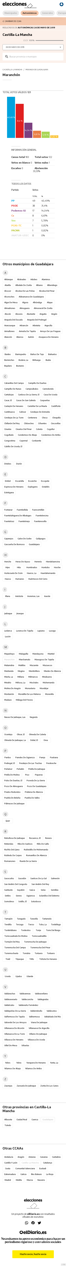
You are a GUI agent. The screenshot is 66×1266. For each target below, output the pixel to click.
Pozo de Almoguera (13, 786)
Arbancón (24, 325)
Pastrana (54, 757)
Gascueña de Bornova (14, 544)
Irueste (47, 596)
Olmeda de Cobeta (37, 734)
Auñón (31, 337)
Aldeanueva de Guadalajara (31, 297)
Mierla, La (8, 677)
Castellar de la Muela (37, 406)
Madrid (8, 1180)
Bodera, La (23, 360)
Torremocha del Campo (15, 947)
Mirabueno (47, 677)
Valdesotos (52, 1011)
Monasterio (30, 688)
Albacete (8, 1119)
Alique (50, 302)
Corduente (36, 440)
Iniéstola (19, 596)
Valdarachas (9, 993)
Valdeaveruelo (10, 999)
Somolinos (9, 901)
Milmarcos (33, 677)
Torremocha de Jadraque (35, 942)
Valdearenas (25, 993)
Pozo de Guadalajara (36, 786)
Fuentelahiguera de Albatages (17, 515)
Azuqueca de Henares (49, 337)
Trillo (31, 959)
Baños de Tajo (37, 354)
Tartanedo (47, 919)
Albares (39, 285)
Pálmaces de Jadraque (14, 803)
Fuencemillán (38, 510)
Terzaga (19, 924)
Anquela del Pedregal (36, 320)
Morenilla (49, 694)
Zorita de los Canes (49, 1086)
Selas (43, 890)
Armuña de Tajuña (27, 331)
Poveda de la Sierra (36, 780)
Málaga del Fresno (24, 700)
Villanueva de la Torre (14, 1034)
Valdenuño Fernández (28, 1005)
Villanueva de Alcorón (14, 1028)
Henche (7, 561)
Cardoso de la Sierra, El (28, 394)
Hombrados (31, 567)
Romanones (9, 861)
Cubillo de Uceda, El (13, 446)
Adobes (33, 279)
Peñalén (20, 769)
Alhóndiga (37, 302)
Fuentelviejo (24, 521)
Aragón (21, 1157)
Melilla (19, 1180)
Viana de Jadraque (39, 1022)
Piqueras (39, 775)
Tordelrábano (10, 930)
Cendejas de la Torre (14, 417)
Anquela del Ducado (13, 320)
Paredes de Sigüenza (25, 757)
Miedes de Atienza (52, 671)
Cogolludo (9, 435)
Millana (20, 677)
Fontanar (8, 510)
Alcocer (7, 291)
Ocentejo (8, 734)
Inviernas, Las (33, 596)
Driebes (7, 464)
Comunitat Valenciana (25, 1168)
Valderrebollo (36, 1011)
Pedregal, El (9, 763)
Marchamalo (24, 659)
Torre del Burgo (53, 930)
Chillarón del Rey (12, 423)
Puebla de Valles (32, 798)
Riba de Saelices (25, 844)
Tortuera (38, 953)
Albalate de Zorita (23, 285)
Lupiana (41, 631)
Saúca (32, 890)
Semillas (54, 890)
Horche (57, 567)
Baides (8, 354)
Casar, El (8, 400)
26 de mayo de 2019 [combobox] (15, 47)
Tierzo (31, 924)
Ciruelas (7, 429)
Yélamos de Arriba (33, 1068)
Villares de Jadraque (38, 1034)
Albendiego (52, 285)
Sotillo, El (22, 901)
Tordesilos (26, 930)
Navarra (41, 1180)
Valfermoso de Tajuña (14, 1016)
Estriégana (9, 492)
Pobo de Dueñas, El (13, 780)
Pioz (27, 775)
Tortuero (51, 953)
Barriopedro (20, 354)
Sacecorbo (9, 878)
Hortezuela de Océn (13, 573)
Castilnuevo (9, 412)
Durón (19, 464)
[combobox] (35, 56)
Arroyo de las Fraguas (50, 331)
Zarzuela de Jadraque (26, 1086)
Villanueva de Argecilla (39, 1028)
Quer (8, 821)
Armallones (9, 331)
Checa (44, 417)
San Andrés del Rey (40, 884)
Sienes (19, 896)
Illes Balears (36, 1174)
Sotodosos (36, 901)
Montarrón (9, 694)
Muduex (8, 700)
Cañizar (22, 412)
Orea (46, 740)
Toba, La (43, 924)
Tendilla (8, 924)
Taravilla (34, 919)
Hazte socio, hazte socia (33, 1254)
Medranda (8, 671)
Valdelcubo (9, 1005)
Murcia (30, 1180)
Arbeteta (36, 325)
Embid (8, 481)
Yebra (18, 1063)
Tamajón (8, 919)
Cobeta (39, 429)
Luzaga (52, 631)
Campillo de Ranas (12, 389)
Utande (30, 976)
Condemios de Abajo (27, 435)
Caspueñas (45, 400)
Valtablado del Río (52, 1016)
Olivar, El (21, 734)
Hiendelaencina (53, 561)
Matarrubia (9, 665)
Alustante (31, 314)
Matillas (21, 665)
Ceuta (7, 1168)
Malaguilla (23, 654)
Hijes (7, 567)
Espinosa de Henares (14, 487)
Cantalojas (9, 394)
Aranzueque (9, 325)
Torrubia (26, 953)
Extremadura (10, 1174)
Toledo (7, 1125)
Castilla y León (10, 1163)
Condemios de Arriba (50, 435)
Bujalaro (8, 366)
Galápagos (40, 538)
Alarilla (8, 285)
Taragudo (21, 919)
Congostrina (9, 440)
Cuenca (35, 1119)
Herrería (38, 561)
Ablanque (8, 279)
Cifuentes (42, 423)
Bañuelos (52, 354)
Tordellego (56, 924)
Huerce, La (31, 573)
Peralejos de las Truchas (30, 763)
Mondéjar (44, 688)
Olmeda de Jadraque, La (15, 740)
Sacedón (22, 878)
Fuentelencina (42, 515)
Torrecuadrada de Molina (15, 936)
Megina (21, 671)
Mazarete (34, 665)
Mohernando (48, 682)
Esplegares (33, 487)
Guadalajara (34, 544)
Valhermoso (34, 1016)
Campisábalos (32, 389)
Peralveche (51, 763)
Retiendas (8, 844)
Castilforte (56, 406)
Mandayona (38, 654)
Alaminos (46, 279)
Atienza (19, 337)
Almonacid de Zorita (43, 308)
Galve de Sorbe (25, 538)
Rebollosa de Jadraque (14, 838)
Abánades (21, 279)
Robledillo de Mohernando (36, 849)
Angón (54, 314)
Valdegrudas (43, 999)
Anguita (43, 314)
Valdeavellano (41, 993)
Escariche (32, 481)
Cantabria (56, 1157)
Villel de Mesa (10, 1045)
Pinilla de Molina (12, 775)
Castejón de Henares (13, 406)
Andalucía (8, 1157)
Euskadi (42, 1168)
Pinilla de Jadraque (36, 769)
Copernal (24, 440)
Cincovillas (56, 423)
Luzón (8, 636)
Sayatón (21, 890)
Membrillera (34, 671)
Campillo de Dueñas (37, 383)
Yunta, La (54, 1063)
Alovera (18, 314)
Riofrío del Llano (12, 849)
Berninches (9, 360)
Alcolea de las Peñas (25, 291)
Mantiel (51, 654)
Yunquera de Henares (36, 1063)
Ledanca (8, 631)
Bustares (20, 366)
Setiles (8, 896)
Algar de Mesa (10, 302)
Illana (7, 596)
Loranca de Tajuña (24, 631)
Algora (25, 302)
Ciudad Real (21, 1119)
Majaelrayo (9, 654)
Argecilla (48, 325)
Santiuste (8, 890)
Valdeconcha (27, 999)
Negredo (34, 717)
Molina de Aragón (12, 688)
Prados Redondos (12, 792)
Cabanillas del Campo (14, 383)
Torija (38, 930)
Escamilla (19, 481)
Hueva (8, 579)
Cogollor (51, 429)
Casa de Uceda (50, 394)
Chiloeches (29, 423)
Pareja (42, 757)
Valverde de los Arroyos (15, 1022)
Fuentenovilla (40, 521)
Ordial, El (34, 740)
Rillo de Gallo (43, 844)
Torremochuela (11, 953)
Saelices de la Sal (38, 878)
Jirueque (20, 613)
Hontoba (45, 567)
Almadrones (9, 308)
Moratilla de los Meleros (29, 694)
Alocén (8, 314)
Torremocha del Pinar (40, 947)
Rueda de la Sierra (28, 861)
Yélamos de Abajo (12, 1068)
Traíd (7, 959)
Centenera (32, 417)
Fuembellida (22, 510)
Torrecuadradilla (39, 936)
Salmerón (55, 878)
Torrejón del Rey (12, 942)
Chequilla (56, 417)
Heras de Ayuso (23, 561)
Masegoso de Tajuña (44, 659)
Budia (48, 360)
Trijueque (19, 959)
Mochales (34, 682)
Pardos (7, 757)
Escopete (45, 481)
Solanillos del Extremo (49, 896)
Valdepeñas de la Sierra (15, 1011)
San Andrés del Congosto (15, 884)
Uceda (8, 976)
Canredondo (48, 389)
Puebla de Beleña (12, 798)
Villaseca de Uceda (36, 1039)
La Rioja (49, 1174)
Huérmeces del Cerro (37, 579)
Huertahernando (48, 573)
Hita (19, 567)
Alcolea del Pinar (46, 291)
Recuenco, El (35, 838)
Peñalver (8, 769)
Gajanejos (8, 538)
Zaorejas (8, 1086)
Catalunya (47, 1163)
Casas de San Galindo (26, 400)
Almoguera (24, 308)
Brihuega (37, 360)
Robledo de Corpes (13, 855)
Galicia (23, 1174)
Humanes (19, 579)
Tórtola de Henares (48, 959)
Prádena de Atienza (34, 792)
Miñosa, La (20, 682)
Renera (48, 838)
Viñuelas (25, 1045)
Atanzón (8, 337)
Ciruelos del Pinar (24, 429)
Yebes (7, 1063)
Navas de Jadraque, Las (14, 717)
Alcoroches (9, 297)
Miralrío (7, 682)
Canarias (44, 1157)
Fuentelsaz (9, 521)
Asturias (32, 1157)
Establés (46, 487)
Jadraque (8, 613)
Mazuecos (47, 665)
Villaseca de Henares (13, 1039)
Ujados (19, 976)
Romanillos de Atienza (36, 855)
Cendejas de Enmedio (40, 412)
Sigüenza (30, 896)
